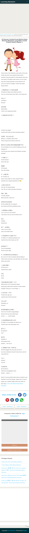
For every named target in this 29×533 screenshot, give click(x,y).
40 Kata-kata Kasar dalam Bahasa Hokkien (11, 461)
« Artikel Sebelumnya (7, 406)
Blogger (25, 530)
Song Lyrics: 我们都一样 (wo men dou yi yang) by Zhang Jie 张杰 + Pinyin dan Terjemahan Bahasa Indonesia (13, 470)
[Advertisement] (14, 18)
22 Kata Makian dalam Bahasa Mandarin (11, 465)
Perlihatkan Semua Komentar (14, 450)
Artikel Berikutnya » (22, 406)
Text (12, 34)
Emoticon (14, 445)
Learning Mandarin (8, 2)
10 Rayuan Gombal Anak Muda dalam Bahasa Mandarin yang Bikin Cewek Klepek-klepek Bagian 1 (14, 41)
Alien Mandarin (11, 530)
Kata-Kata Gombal (7, 34)
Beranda (1, 34)
